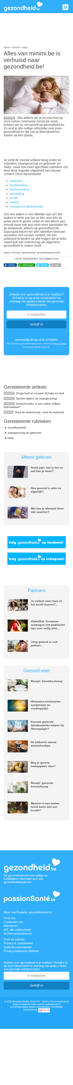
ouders (14, 202)
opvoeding (17, 193)
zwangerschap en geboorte (24, 432)
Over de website (14, 939)
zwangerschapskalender (26, 206)
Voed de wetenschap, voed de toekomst (39, 412)
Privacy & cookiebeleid (18, 943)
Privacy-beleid (60, 343)
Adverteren (11, 925)
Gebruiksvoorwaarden (18, 947)
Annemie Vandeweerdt (23, 252)
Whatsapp (28, 265)
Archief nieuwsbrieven (18, 933)
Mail (57, 265)
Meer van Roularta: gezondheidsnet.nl (28, 912)
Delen (12, 265)
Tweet (44, 265)
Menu (65, 7)
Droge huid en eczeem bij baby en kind (40, 393)
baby (11, 437)
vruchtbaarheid (17, 427)
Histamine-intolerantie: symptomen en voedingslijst (46, 705)
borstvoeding (18, 185)
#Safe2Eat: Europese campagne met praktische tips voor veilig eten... (48, 625)
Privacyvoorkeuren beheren (21, 951)
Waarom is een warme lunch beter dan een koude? (45, 807)
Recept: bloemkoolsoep (46, 681)
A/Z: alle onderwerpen (17, 929)
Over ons (10, 918)
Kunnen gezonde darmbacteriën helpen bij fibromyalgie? (47, 725)
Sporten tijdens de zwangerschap (36, 398)
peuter (14, 198)
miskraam (16, 181)
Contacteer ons (13, 922)
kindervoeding (19, 189)
